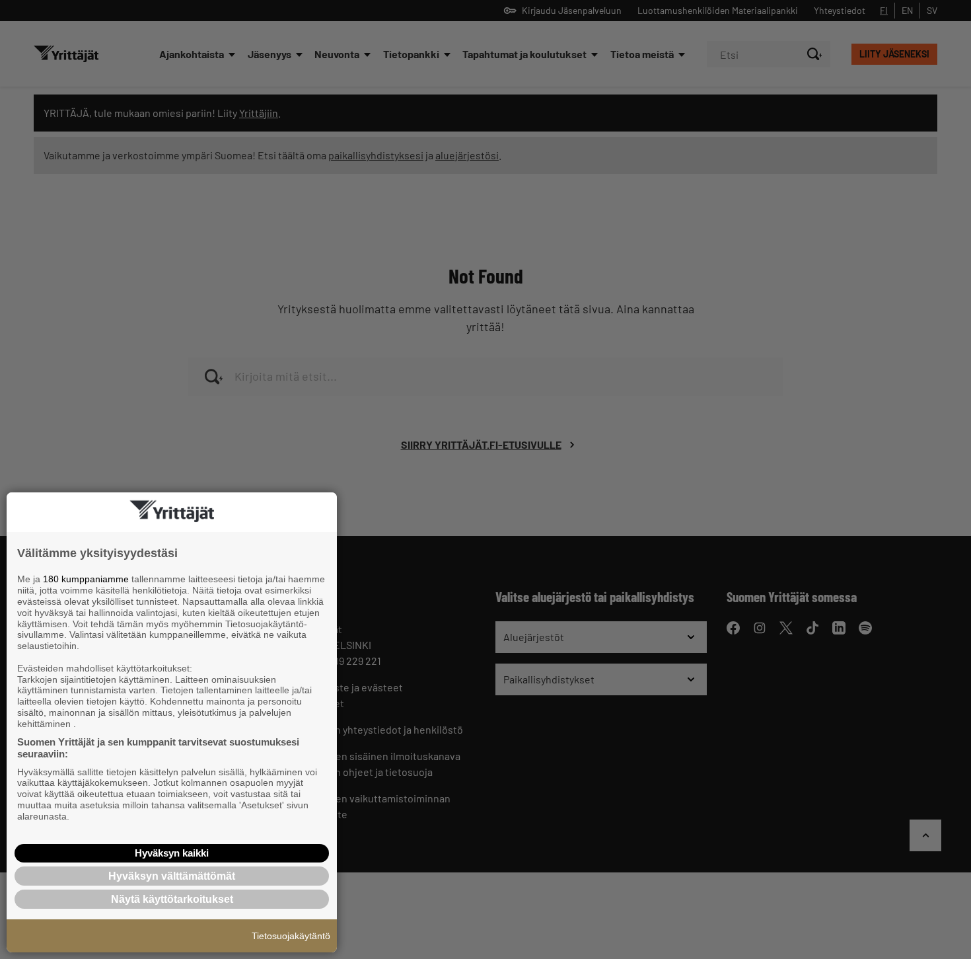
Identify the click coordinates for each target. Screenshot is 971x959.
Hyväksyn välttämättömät (171, 876)
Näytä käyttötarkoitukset (172, 899)
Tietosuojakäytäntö (291, 936)
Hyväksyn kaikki (172, 853)
